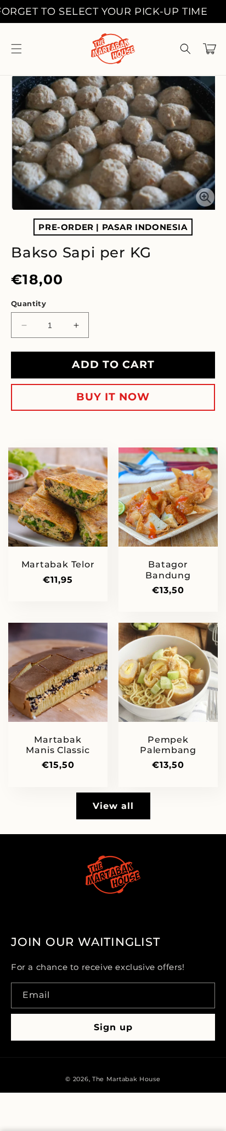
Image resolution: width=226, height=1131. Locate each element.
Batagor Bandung (167, 569)
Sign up (113, 1027)
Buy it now (113, 397)
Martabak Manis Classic (57, 744)
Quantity (28, 303)
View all (113, 806)
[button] (16, 49)
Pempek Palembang (168, 744)
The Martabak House (126, 1079)
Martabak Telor (58, 564)
